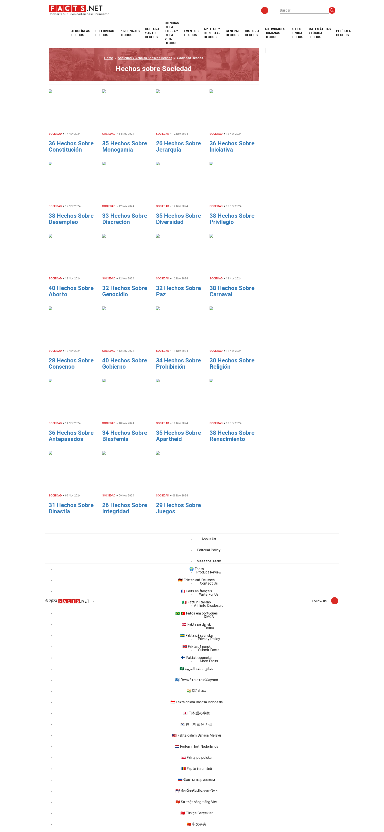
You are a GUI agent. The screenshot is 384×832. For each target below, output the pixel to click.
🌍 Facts (196, 569)
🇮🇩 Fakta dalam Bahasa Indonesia (196, 702)
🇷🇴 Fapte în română (196, 769)
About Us (209, 539)
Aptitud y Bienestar (212, 33)
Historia (252, 33)
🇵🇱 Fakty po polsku (196, 757)
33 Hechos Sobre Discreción (124, 218)
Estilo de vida (296, 33)
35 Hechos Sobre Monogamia (124, 146)
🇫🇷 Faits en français (196, 591)
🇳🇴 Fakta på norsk (196, 646)
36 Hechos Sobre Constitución (71, 146)
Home (108, 58)
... (357, 33)
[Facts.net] (76, 8)
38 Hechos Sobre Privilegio (232, 218)
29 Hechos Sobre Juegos (178, 508)
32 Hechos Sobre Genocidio (124, 291)
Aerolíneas (80, 33)
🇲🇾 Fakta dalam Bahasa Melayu (196, 735)
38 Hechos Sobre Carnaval (232, 291)
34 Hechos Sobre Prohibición (178, 363)
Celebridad (104, 33)
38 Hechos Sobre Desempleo (71, 218)
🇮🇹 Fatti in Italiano (196, 602)
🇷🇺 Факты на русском (196, 780)
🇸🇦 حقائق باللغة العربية (196, 669)
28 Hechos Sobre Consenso (71, 363)
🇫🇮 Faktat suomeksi (196, 658)
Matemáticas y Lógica (319, 33)
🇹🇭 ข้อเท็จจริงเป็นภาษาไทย (196, 791)
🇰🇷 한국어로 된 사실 (196, 724)
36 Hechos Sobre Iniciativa (232, 146)
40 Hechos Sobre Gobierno (124, 363)
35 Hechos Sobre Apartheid (178, 435)
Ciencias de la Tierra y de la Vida (172, 33)
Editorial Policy (208, 550)
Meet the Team (208, 561)
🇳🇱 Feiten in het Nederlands (196, 746)
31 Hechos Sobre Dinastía (71, 508)
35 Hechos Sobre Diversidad (178, 218)
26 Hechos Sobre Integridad (124, 508)
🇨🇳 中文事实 (196, 824)
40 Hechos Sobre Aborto (71, 291)
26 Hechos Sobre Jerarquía (178, 146)
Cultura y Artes (152, 33)
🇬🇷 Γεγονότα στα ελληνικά (196, 680)
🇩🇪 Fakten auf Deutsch (196, 580)
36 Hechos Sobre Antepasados (71, 435)
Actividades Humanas (275, 33)
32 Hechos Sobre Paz (178, 291)
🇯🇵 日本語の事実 (196, 713)
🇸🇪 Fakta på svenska (196, 635)
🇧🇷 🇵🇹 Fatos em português (196, 613)
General (233, 33)
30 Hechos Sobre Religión (232, 363)
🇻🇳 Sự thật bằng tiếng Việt (197, 802)
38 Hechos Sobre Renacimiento (232, 435)
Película (343, 33)
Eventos (191, 33)
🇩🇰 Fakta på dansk (196, 624)
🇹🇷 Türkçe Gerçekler (196, 813)
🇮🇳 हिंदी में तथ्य (196, 691)
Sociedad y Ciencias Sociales (145, 58)
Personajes (130, 33)
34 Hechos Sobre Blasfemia (124, 435)
